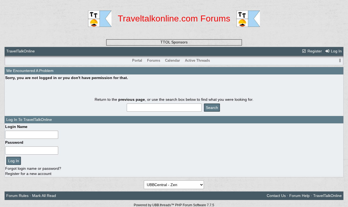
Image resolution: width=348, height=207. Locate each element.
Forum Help (299, 195)
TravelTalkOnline (20, 51)
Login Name (16, 126)
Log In (336, 51)
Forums (153, 60)
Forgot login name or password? (33, 168)
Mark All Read (44, 195)
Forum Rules (17, 195)
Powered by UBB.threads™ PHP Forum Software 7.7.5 (174, 205)
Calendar (172, 60)
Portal (137, 60)
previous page (131, 99)
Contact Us (276, 195)
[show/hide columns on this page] (340, 60)
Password (14, 142)
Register (314, 51)
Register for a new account (28, 173)
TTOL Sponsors (174, 42)
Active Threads (197, 60)
